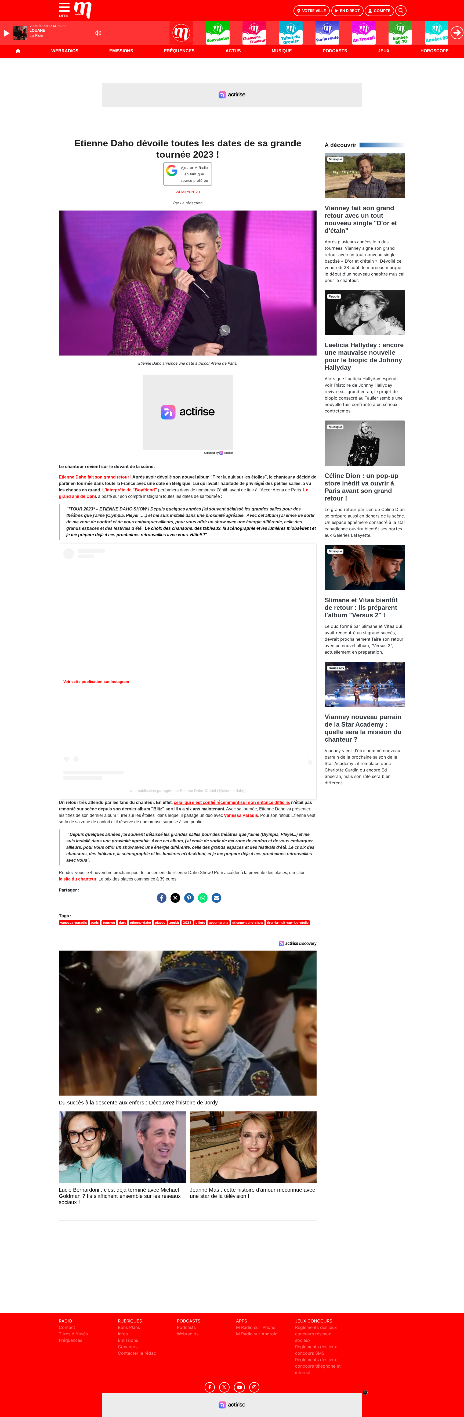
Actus (233, 51)
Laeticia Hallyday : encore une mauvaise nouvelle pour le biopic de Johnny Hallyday (364, 356)
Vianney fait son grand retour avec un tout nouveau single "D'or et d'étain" (361, 219)
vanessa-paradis (73, 922)
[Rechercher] (401, 10)
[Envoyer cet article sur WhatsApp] (201, 900)
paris (95, 922)
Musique (282, 51)
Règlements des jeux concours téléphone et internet (318, 1366)
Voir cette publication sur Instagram (96, 681)
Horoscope (435, 51)
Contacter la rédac (137, 1353)
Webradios (64, 51)
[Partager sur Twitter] (174, 900)
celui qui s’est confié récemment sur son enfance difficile (231, 802)
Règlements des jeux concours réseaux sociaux (316, 1334)
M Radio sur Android (257, 1333)
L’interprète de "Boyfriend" (129, 490)
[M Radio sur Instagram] (254, 1387)
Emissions (121, 51)
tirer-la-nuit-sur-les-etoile (288, 922)
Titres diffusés (73, 1333)
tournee (109, 922)
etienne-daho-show (247, 922)
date (122, 922)
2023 (187, 922)
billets (200, 922)
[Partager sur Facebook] (160, 900)
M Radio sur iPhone (255, 1327)
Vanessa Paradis (241, 815)
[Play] (7, 33)
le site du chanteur (77, 879)
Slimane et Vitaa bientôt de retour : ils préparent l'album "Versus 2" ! (361, 607)
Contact (67, 1327)
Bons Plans (129, 1327)
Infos (123, 1333)
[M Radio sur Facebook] (210, 1387)
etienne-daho (140, 922)
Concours (127, 1346)
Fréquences (179, 51)
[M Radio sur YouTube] (239, 1387)
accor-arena (218, 922)
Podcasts (335, 51)
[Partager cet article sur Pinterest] (188, 900)
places (160, 922)
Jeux (384, 51)
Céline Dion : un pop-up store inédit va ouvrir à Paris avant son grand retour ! (361, 487)
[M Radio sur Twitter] (224, 1387)
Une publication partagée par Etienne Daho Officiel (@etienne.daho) (188, 790)
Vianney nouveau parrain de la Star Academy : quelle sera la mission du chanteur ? (363, 728)
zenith (174, 922)
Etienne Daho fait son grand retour (94, 477)
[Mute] (98, 33)
